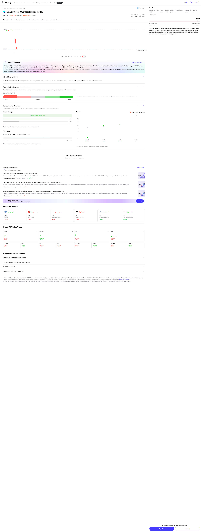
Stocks (20, 8)
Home (4, 8)
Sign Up (161, 529)
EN (186, 2)
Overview (6, 20)
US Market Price (14, 8)
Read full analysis (137, 62)
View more (140, 77)
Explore (8, 8)
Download (187, 529)
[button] (138, 8)
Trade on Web (194, 2)
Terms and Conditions (124, 279)
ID (184, 2)
